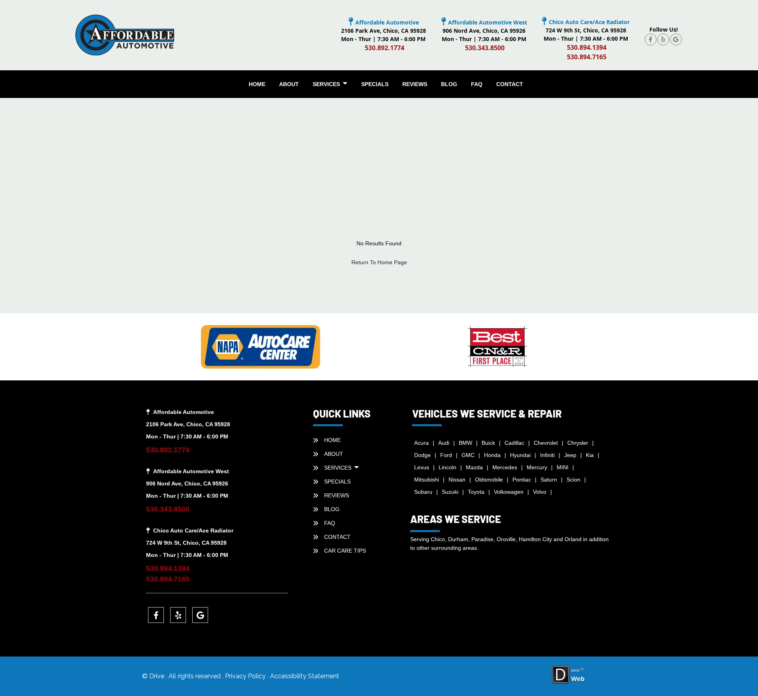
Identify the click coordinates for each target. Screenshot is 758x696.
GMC (468, 455)
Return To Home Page (379, 262)
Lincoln (447, 467)
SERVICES (327, 84)
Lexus (421, 467)
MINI (562, 467)
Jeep (570, 455)
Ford (446, 455)
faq (476, 84)
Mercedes (504, 467)
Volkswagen (508, 492)
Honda (492, 455)
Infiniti (547, 455)
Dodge (422, 455)
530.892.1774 (384, 47)
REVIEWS (414, 84)
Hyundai (520, 455)
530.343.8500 (485, 47)
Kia (590, 455)
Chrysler (577, 443)
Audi (443, 443)
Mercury (537, 467)
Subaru (423, 492)
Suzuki (450, 492)
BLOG (449, 84)
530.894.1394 (586, 47)
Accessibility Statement (304, 676)
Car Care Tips (345, 550)
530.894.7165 (586, 57)
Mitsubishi (426, 479)
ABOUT (289, 84)
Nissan (456, 479)
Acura (421, 443)
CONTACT (509, 84)
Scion (573, 479)
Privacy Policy (246, 676)
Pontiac (521, 479)
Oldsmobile (489, 479)
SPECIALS (374, 84)
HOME (257, 84)
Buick (488, 443)
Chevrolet (546, 443)
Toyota (476, 492)
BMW (465, 443)
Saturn (548, 479)
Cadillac (514, 443)
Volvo (539, 492)
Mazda (474, 467)
